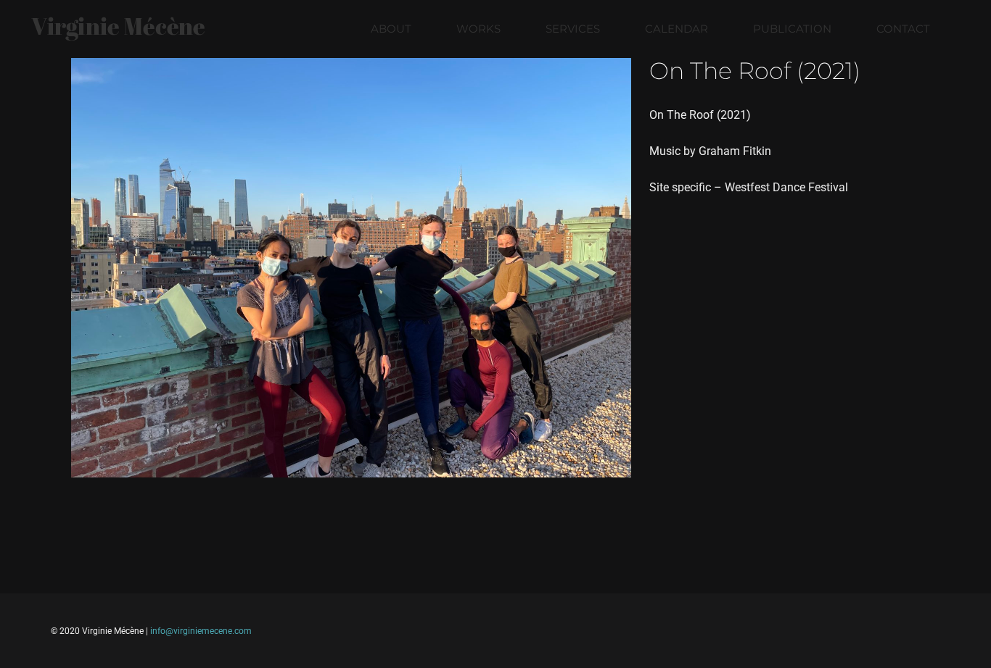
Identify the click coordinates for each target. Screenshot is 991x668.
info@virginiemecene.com (201, 631)
